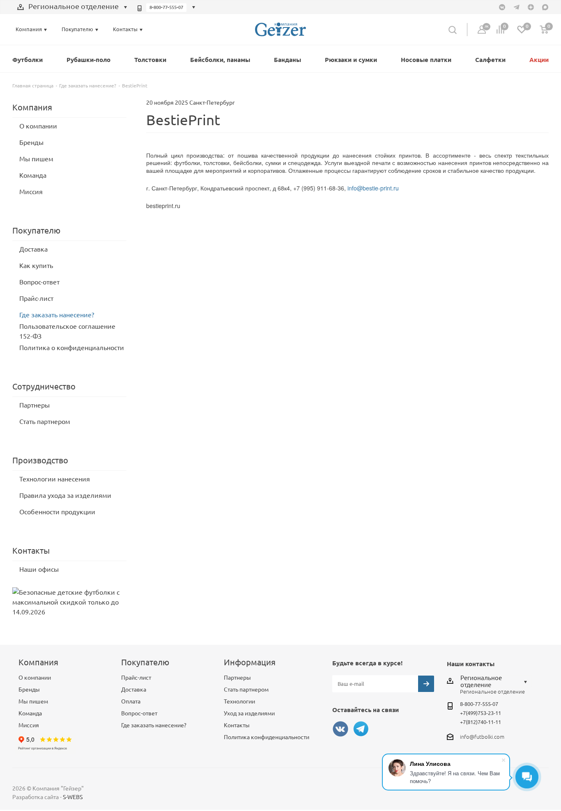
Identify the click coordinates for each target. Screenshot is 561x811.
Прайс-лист (36, 298)
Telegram (361, 729)
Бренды (31, 142)
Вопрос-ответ (39, 282)
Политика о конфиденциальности (71, 347)
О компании (38, 126)
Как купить (36, 265)
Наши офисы (39, 569)
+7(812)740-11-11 (480, 722)
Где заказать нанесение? (56, 314)
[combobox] (72, 7)
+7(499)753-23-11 (480, 713)
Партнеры (34, 405)
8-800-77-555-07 (166, 7)
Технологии (239, 701)
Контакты (237, 725)
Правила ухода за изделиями (65, 495)
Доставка (33, 249)
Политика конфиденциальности (266, 737)
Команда (32, 175)
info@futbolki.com (482, 737)
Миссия (31, 191)
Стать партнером (44, 421)
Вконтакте (340, 729)
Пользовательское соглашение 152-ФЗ (67, 331)
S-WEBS (73, 797)
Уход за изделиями (249, 713)
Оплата (130, 701)
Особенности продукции (57, 511)
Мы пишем (36, 159)
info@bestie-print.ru (373, 188)
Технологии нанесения (54, 479)
